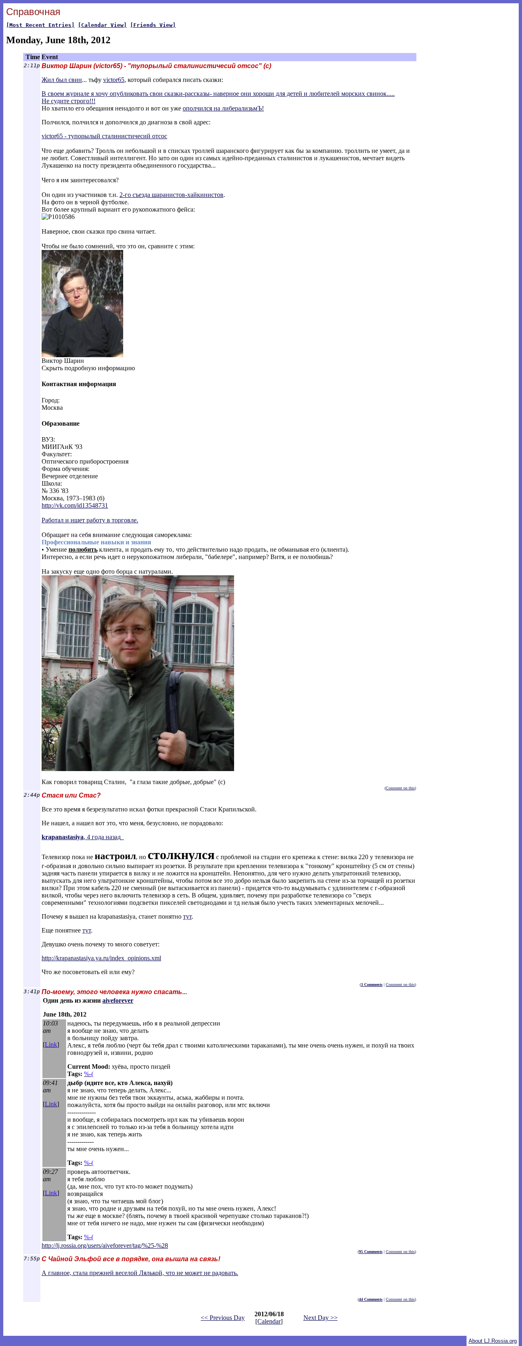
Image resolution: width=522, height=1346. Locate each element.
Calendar (269, 1321)
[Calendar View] (102, 25)
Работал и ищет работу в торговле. (90, 520)
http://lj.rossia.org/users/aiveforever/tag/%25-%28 (105, 1245)
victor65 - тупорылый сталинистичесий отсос (104, 136)
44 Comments (371, 1299)
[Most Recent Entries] (40, 25)
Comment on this (400, 788)
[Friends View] (153, 25)
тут (187, 916)
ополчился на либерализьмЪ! (223, 108)
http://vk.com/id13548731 (75, 505)
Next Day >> (320, 1317)
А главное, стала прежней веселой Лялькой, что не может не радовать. (140, 1272)
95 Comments (371, 1251)
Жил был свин (62, 79)
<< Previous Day (223, 1317)
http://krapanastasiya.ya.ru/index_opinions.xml (101, 958)
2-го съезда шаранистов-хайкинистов (171, 194)
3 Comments (372, 984)
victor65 (113, 79)
